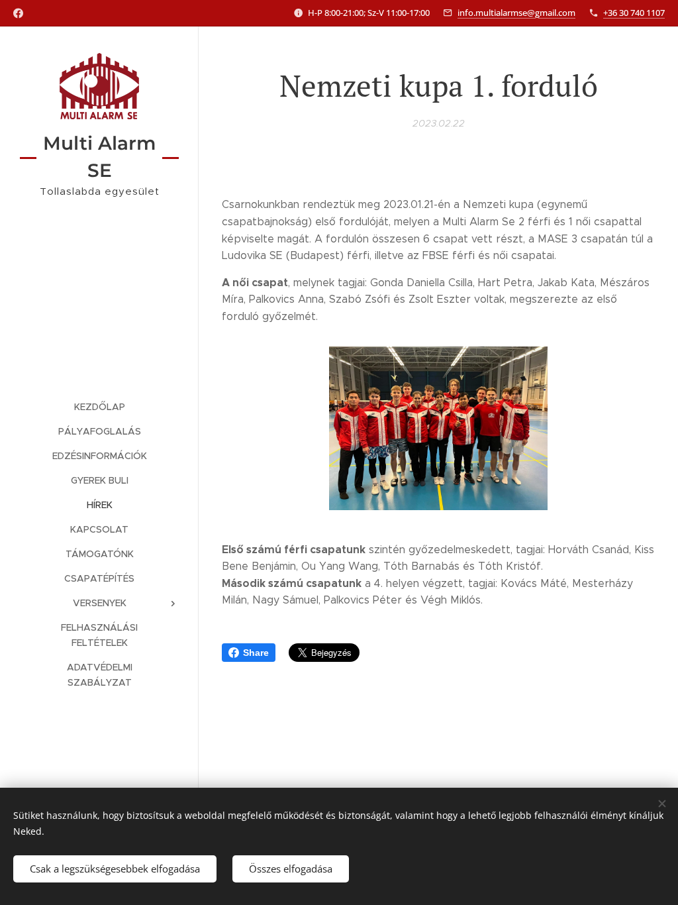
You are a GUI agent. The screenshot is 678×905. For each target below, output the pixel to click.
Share (256, 652)
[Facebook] (18, 13)
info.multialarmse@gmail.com (516, 13)
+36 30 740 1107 (634, 13)
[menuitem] (99, 407)
